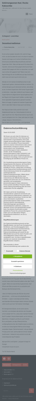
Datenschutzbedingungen (18, 273)
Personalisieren (18, 270)
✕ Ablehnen (17, 266)
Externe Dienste (25, 251)
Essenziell (9, 251)
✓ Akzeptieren (17, 256)
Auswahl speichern (17, 261)
